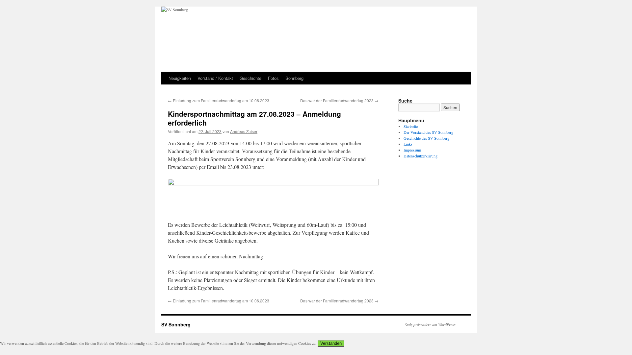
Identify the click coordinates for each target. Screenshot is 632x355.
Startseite (411, 126)
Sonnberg (294, 78)
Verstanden (331, 343)
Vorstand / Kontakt (215, 78)
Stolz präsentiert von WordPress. (431, 324)
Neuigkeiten (180, 78)
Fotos (273, 78)
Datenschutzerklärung (420, 155)
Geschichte (250, 78)
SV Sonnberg (176, 324)
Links (408, 144)
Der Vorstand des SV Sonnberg (428, 132)
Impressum (412, 150)
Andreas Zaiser (243, 131)
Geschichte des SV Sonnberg (426, 138)
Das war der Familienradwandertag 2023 (339, 100)
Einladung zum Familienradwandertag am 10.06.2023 (218, 100)
